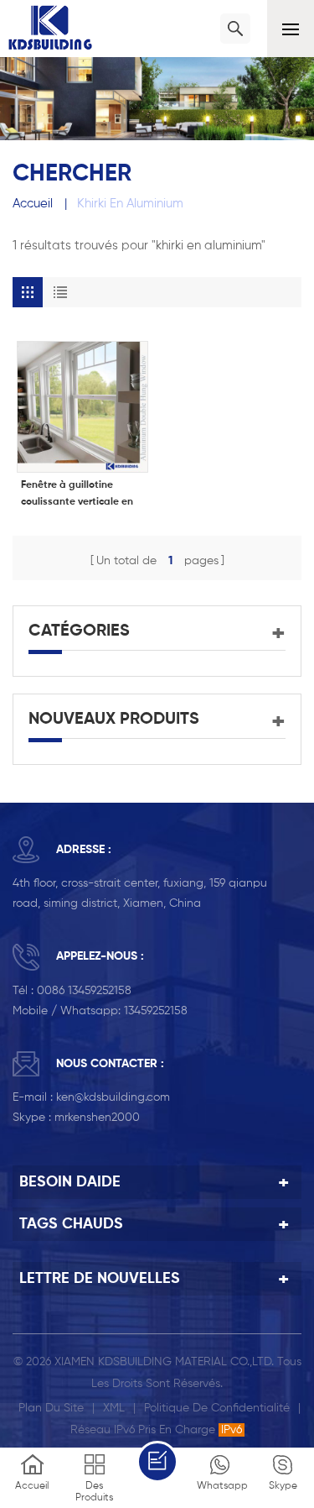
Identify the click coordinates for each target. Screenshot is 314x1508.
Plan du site (51, 1408)
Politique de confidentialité (217, 1408)
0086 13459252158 (84, 991)
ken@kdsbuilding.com (113, 1097)
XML (114, 1408)
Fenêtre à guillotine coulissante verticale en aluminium (77, 495)
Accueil (33, 203)
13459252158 (156, 1011)
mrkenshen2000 (97, 1117)
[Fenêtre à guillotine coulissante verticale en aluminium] (82, 407)
